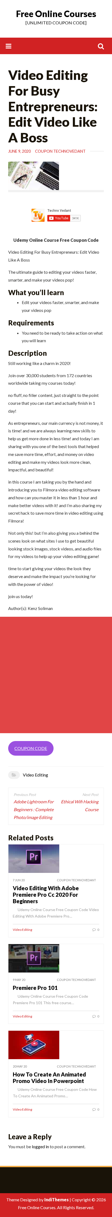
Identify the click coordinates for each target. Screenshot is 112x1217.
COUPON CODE (30, 748)
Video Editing (35, 774)
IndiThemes (56, 1199)
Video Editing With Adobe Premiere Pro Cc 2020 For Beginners (46, 894)
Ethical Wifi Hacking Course (79, 805)
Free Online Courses (56, 13)
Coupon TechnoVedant (60, 151)
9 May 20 (19, 979)
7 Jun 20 (18, 880)
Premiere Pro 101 (35, 987)
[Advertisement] (56, 675)
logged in (40, 1146)
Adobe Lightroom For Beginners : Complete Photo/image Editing (34, 809)
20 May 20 (20, 1066)
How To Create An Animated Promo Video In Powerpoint (49, 1077)
